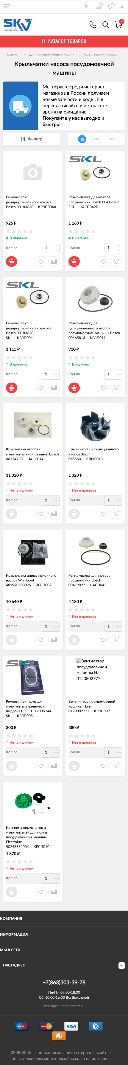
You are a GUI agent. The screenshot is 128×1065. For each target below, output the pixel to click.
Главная (13, 54)
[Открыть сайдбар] (6, 6)
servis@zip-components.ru (64, 1006)
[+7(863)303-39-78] (92, 24)
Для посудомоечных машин (52, 54)
